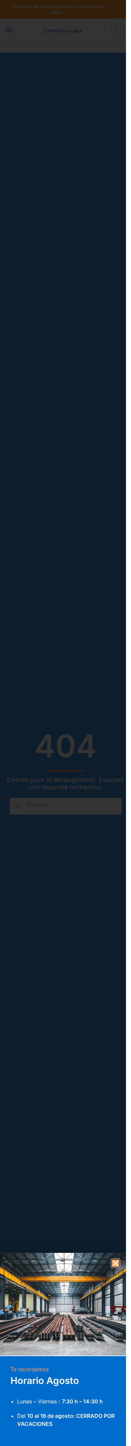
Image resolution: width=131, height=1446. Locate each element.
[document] (63, 723)
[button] (115, 1263)
